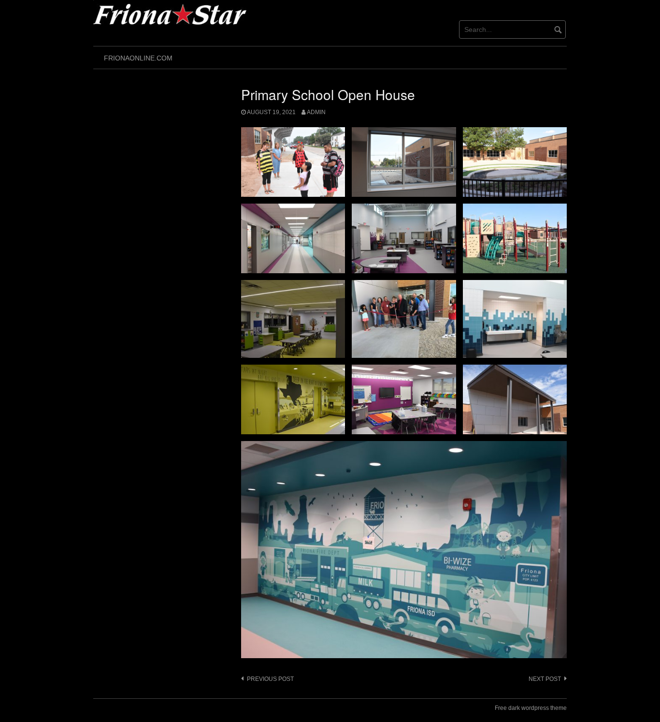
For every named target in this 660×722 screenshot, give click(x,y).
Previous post (270, 679)
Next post (545, 679)
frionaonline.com (138, 58)
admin (316, 112)
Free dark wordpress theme (531, 708)
